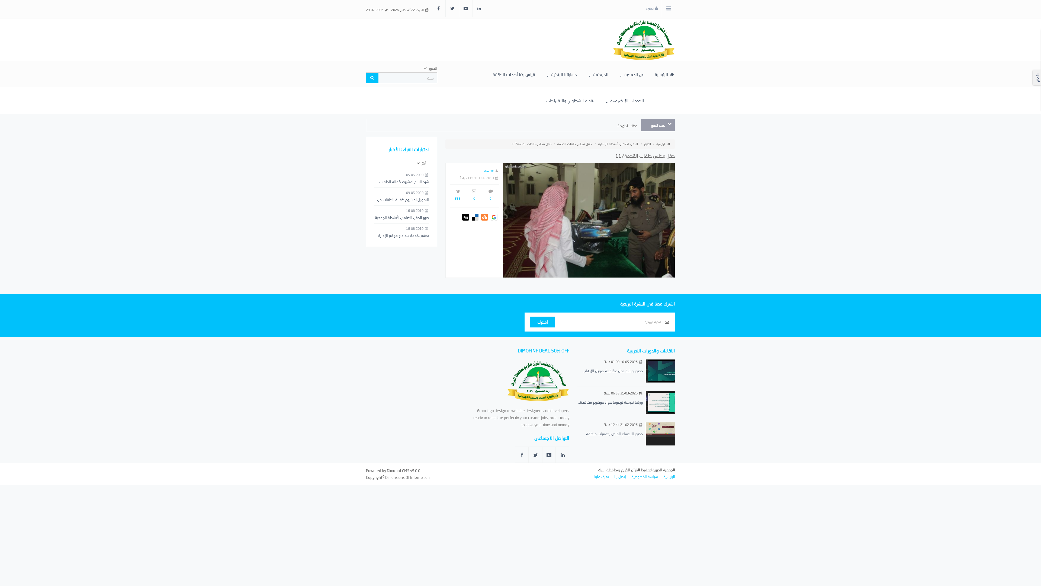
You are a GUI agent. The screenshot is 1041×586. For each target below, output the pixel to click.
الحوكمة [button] (600, 74)
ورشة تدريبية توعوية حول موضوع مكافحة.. (610, 402)
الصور (647, 144)
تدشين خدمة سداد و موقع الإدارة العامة (403, 235)
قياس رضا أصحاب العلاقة (514, 74)
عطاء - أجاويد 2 (627, 126)
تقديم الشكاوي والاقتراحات (570, 100)
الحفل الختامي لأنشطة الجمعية (618, 144)
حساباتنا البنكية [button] (563, 74)
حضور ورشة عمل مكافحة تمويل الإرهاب (613, 370)
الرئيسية (662, 74)
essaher (489, 170)
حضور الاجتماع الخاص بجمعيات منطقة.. (613, 433)
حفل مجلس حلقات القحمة (574, 144)
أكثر (423, 163)
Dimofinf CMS (398, 470)
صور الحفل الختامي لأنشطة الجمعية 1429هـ (402, 218)
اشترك (542, 321)
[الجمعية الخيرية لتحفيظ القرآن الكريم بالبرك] (644, 39)
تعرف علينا (601, 476)
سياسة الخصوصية (644, 476)
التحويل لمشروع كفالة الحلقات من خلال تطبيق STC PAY (403, 200)
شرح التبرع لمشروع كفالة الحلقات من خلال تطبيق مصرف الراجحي (404, 182)
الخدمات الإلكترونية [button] (626, 100)
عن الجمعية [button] (633, 74)
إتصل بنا (620, 476)
